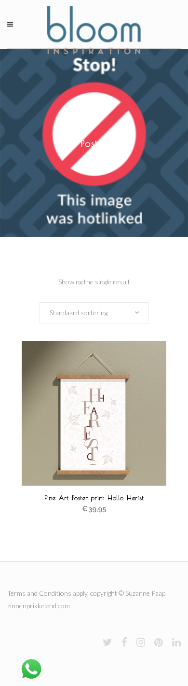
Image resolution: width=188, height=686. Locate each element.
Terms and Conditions (39, 593)
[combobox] (94, 312)
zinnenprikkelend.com (38, 606)
